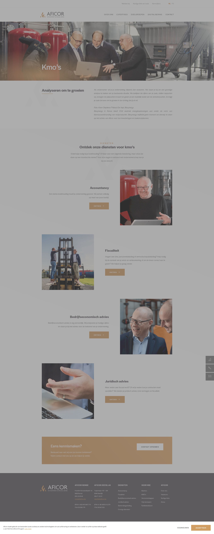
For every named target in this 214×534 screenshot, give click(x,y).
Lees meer (28, 529)
